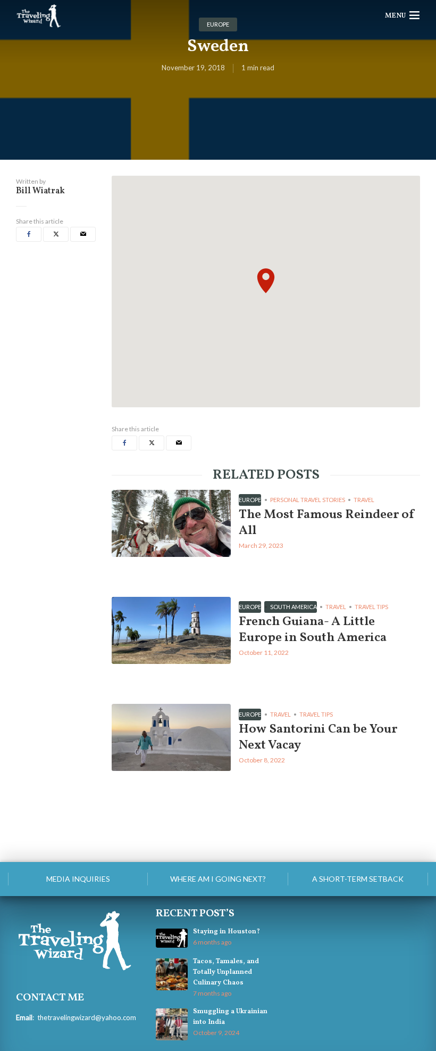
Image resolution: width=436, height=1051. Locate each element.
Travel (364, 499)
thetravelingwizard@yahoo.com (86, 1017)
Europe (250, 499)
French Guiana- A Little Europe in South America (313, 630)
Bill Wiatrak (40, 191)
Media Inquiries (78, 878)
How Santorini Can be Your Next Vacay (318, 737)
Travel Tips (371, 606)
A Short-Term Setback (358, 878)
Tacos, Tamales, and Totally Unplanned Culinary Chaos (226, 972)
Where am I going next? (218, 878)
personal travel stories (307, 499)
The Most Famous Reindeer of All (327, 523)
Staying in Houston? (226, 932)
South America (293, 606)
